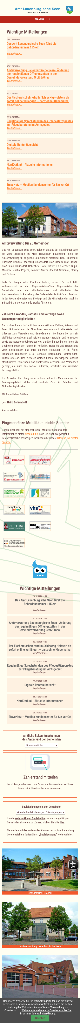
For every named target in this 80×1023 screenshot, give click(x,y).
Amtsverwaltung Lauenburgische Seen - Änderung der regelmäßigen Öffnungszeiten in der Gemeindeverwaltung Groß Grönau (38, 73)
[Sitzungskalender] (40, 459)
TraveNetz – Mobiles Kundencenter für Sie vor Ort (38, 185)
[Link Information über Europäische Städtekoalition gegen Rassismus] (40, 526)
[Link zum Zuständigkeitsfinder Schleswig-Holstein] (40, 476)
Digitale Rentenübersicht (22, 145)
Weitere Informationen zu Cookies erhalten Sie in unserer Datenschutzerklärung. (45, 1012)
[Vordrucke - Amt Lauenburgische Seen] (14, 459)
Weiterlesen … (14, 53)
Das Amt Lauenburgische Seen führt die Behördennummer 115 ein (32, 45)
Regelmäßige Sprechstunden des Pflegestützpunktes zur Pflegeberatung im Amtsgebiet (40, 123)
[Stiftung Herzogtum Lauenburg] (14, 526)
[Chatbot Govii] (40, 569)
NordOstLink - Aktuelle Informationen (30, 165)
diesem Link (31, 434)
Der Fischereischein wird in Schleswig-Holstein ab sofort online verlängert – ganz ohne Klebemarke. (38, 99)
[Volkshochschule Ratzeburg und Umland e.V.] (40, 509)
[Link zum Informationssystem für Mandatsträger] (14, 476)
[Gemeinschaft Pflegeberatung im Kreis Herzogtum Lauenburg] (14, 492)
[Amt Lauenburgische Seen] (40, 8)
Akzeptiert (40, 1018)
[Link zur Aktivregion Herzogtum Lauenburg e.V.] (40, 492)
